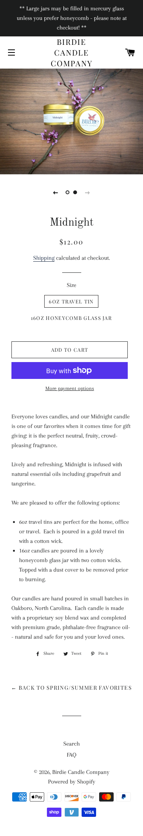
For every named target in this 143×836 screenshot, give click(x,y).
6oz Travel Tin (71, 301)
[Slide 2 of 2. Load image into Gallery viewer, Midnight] (75, 192)
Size (71, 285)
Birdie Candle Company (72, 52)
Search (71, 743)
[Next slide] (87, 192)
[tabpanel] (71, 120)
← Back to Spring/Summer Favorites (71, 687)
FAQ (71, 754)
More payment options (69, 388)
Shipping (44, 257)
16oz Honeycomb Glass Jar (71, 318)
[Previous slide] (55, 192)
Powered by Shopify (71, 781)
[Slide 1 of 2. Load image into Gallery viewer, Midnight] (68, 192)
